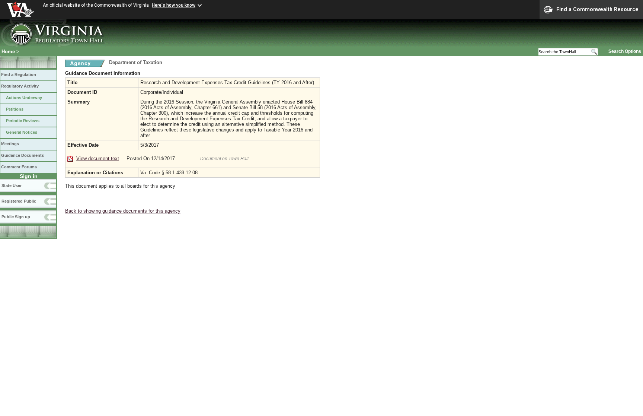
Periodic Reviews (22, 120)
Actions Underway (24, 97)
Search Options (624, 51)
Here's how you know (173, 5)
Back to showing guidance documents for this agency (122, 211)
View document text (97, 158)
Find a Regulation (18, 74)
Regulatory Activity (20, 86)
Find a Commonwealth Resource (597, 9)
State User (11, 185)
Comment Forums (19, 167)
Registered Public (18, 201)
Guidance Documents (22, 155)
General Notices (21, 132)
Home (8, 51)
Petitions (14, 109)
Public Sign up (15, 217)
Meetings (10, 144)
